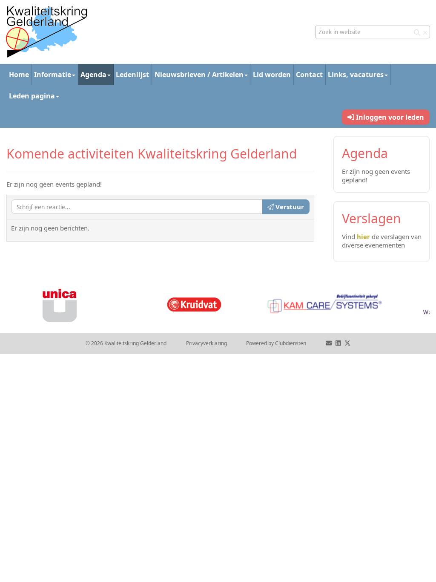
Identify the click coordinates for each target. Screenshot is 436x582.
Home (19, 74)
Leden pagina (32, 96)
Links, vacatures (356, 74)
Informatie (52, 74)
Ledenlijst (132, 74)
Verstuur (289, 206)
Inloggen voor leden (389, 117)
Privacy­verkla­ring (206, 343)
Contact (309, 74)
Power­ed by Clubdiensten (276, 343)
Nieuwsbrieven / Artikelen (199, 74)
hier (363, 236)
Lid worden (272, 74)
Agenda (93, 74)
